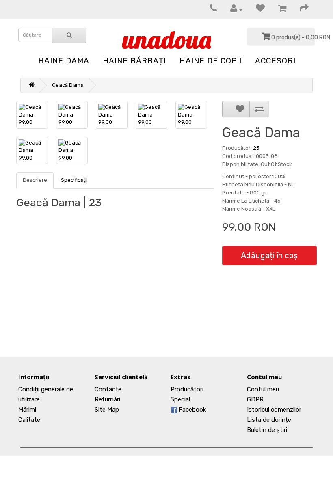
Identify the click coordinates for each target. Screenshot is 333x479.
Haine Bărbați (134, 60)
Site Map (107, 409)
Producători (187, 389)
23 (256, 148)
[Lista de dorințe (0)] (256, 9)
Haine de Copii (210, 60)
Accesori (275, 60)
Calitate (29, 419)
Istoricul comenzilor (274, 409)
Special (180, 399)
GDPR (255, 399)
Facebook (191, 409)
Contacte (108, 389)
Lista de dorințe (269, 419)
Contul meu (263, 389)
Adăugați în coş (269, 255)
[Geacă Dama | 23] (32, 115)
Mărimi (27, 409)
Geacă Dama (68, 85)
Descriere (35, 180)
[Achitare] (300, 9)
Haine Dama (63, 60)
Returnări (107, 399)
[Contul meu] (232, 9)
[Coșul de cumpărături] (278, 9)
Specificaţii (74, 180)
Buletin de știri (267, 430)
